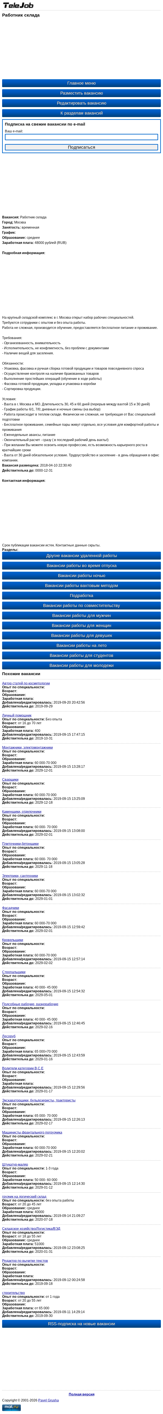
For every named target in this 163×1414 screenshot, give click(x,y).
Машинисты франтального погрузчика (32, 1132)
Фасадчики (10, 908)
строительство (13, 1293)
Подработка (81, 595)
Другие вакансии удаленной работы (81, 555)
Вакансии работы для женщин (81, 625)
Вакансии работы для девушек (81, 635)
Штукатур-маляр (15, 1164)
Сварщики (10, 779)
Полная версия (81, 1394)
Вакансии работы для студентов (81, 655)
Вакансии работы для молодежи (81, 665)
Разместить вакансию (81, 93)
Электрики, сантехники (20, 876)
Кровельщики (12, 940)
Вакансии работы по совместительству (81, 605)
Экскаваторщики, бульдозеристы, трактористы (39, 1100)
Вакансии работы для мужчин (81, 615)
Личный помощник (16, 715)
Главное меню (81, 83)
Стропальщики (13, 972)
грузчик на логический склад (24, 1196)
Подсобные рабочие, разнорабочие (30, 1004)
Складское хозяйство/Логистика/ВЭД (31, 1228)
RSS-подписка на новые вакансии (81, 1323)
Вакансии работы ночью (81, 575)
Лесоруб (8, 1036)
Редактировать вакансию (81, 103)
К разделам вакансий (81, 113)
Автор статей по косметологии (26, 683)
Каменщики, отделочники (21, 811)
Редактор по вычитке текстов (25, 1261)
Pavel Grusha (48, 1400)
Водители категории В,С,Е (23, 1068)
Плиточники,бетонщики (20, 844)
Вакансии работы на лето (81, 645)
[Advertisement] (81, 49)
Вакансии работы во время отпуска (82, 565)
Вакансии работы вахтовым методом (81, 585)
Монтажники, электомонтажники (27, 747)
